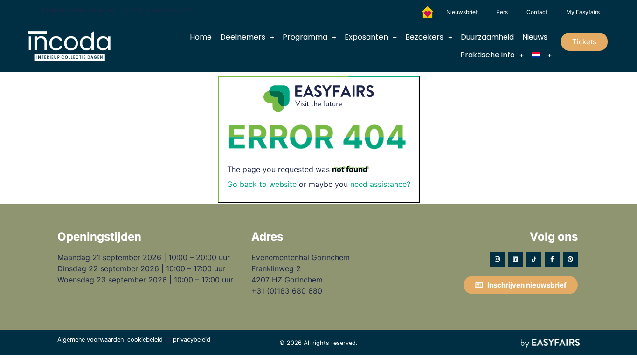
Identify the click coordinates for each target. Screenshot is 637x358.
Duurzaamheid (487, 37)
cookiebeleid (145, 339)
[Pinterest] (570, 259)
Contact (536, 11)
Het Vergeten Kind (427, 12)
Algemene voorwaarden (90, 339)
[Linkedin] (515, 259)
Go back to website (262, 184)
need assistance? (380, 184)
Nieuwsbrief (462, 11)
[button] (584, 42)
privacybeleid (191, 339)
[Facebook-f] (552, 259)
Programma (305, 37)
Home (201, 37)
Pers (502, 11)
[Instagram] (497, 259)
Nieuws (534, 37)
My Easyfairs (583, 11)
